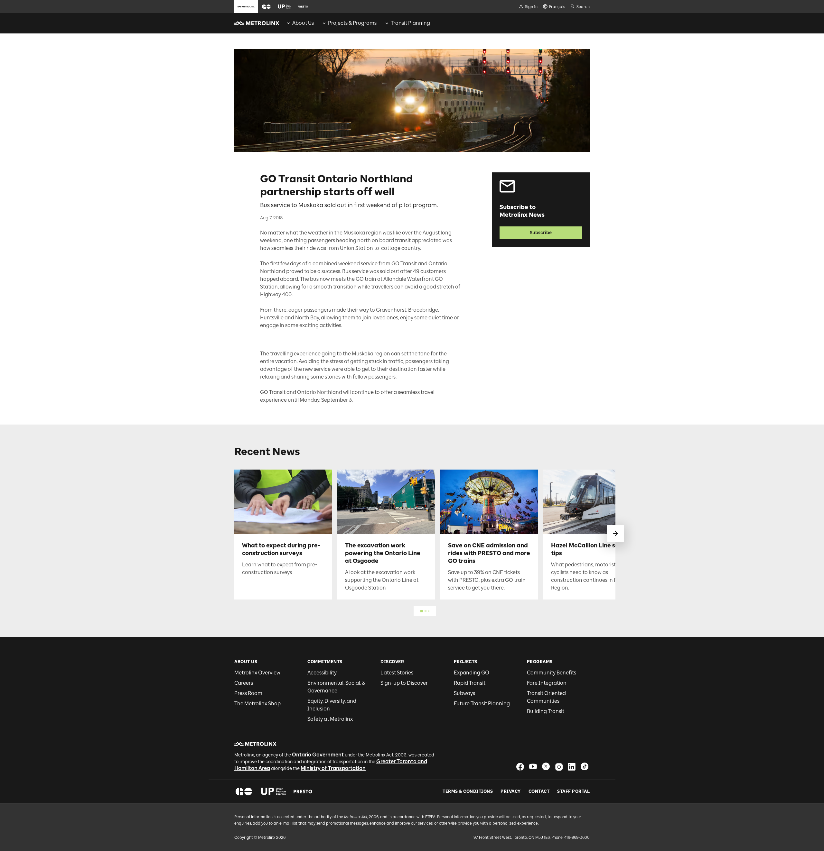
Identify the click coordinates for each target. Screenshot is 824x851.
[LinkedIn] (571, 766)
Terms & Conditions (468, 791)
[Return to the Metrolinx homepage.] (256, 23)
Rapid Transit (469, 683)
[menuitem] (300, 23)
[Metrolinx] (255, 744)
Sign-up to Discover (404, 683)
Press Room (248, 693)
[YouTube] (533, 766)
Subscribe (541, 232)
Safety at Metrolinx (330, 719)
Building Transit (545, 711)
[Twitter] (546, 766)
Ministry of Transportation (333, 768)
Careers (243, 683)
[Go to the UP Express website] (285, 6)
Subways (464, 693)
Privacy (511, 791)
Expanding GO (471, 673)
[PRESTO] (303, 791)
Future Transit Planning (482, 703)
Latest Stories (396, 673)
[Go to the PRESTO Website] (303, 6)
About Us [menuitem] (303, 23)
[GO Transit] (243, 791)
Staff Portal (573, 791)
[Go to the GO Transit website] (266, 6)
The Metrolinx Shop (257, 703)
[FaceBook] (520, 766)
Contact (539, 791)
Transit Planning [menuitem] (410, 23)
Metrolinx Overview (257, 673)
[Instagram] (559, 766)
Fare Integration (546, 683)
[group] (300, 23)
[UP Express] (273, 791)
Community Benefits (551, 673)
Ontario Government (318, 755)
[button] (266, 7)
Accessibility (322, 673)
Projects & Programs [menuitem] (352, 23)
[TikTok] (584, 766)
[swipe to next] (615, 533)
